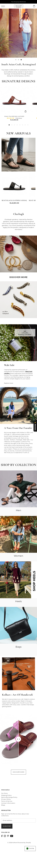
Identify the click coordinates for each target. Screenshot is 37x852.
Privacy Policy (6, 799)
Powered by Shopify (24, 842)
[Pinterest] (8, 836)
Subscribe (7, 826)
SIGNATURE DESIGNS (18, 81)
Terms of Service (6, 801)
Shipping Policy (6, 795)
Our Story (4, 793)
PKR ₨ (31, 848)
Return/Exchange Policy (9, 797)
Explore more (8, 383)
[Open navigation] (3, 6)
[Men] (18, 488)
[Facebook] (1, 836)
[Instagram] (5, 836)
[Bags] (18, 625)
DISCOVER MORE (18, 772)
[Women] (18, 534)
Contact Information (8, 803)
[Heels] (18, 579)
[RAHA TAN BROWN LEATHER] (14, 100)
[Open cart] (34, 6)
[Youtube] (11, 836)
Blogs (3, 805)
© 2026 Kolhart (12, 842)
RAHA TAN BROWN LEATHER (14, 116)
